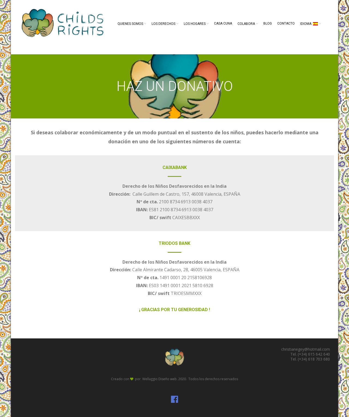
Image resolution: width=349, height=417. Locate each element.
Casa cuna (223, 23)
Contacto (286, 23)
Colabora (246, 24)
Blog (267, 23)
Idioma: (306, 24)
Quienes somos (130, 24)
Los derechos (163, 24)
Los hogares (195, 24)
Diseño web (167, 379)
